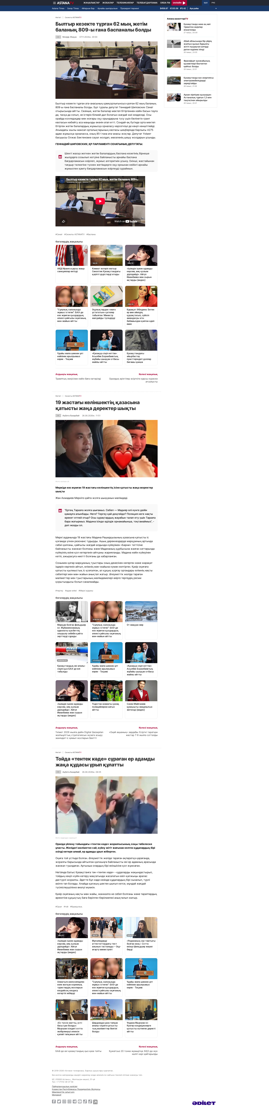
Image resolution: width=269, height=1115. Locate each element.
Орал (59, 907)
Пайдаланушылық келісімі (64, 1086)
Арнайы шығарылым (108, 8)
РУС (213, 3)
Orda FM (165, 2)
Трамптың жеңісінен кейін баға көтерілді (78, 378)
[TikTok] (85, 1101)
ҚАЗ (205, 3)
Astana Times (58, 8)
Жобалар (108, 2)
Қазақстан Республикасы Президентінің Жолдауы (76, 1089)
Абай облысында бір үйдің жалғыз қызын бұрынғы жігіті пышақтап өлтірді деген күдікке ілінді (198, 45)
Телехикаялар (125, 2)
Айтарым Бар (88, 8)
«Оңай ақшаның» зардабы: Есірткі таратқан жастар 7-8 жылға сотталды (133, 733)
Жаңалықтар (92, 2)
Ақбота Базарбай (70, 415)
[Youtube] (79, 1101)
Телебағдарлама (147, 2)
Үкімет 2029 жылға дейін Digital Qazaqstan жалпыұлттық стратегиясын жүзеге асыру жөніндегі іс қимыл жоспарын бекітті (79, 735)
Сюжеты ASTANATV (75, 234)
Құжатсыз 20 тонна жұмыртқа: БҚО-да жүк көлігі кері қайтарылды (133, 1052)
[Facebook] (54, 1101)
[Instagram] (64, 1101)
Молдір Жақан (69, 37)
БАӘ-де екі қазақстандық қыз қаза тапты (78, 1051)
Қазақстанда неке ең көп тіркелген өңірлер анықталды (197, 27)
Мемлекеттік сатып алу (63, 1092)
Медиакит (56, 1095)
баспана (92, 234)
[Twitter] (59, 1101)
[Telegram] (74, 1101)
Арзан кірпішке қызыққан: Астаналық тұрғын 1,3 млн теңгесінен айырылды (198, 97)
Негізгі (58, 17)
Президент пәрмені (129, 8)
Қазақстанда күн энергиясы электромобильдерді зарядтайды (199, 80)
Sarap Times (73, 8)
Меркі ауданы (86, 591)
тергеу (60, 591)
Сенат (59, 234)
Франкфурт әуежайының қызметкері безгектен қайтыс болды (197, 63)
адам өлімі (71, 591)
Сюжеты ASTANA (73, 17)
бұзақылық (76, 907)
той (66, 907)
